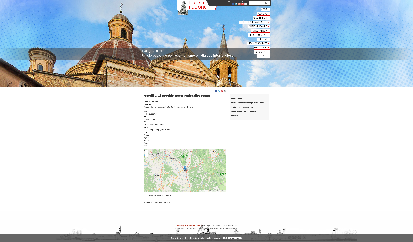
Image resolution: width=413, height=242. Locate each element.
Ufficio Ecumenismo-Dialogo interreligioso (247, 103)
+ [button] (146, 152)
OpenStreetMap (214, 191)
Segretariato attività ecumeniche (243, 111)
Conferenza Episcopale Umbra (242, 107)
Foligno (156, 202)
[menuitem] (254, 10)
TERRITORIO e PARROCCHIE (253, 22)
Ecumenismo (150, 202)
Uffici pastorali (258, 34)
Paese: (146, 143)
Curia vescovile (258, 26)
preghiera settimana (165, 202)
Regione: (146, 138)
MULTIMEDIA (260, 47)
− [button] (146, 155)
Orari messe (260, 17)
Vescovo (262, 13)
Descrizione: (148, 104)
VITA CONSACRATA (257, 43)
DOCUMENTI (261, 51)
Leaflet (201, 191)
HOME (264, 9)
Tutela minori (259, 30)
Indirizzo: (147, 127)
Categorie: (147, 122)
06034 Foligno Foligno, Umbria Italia (157, 130)
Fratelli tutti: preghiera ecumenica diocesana (157, 150)
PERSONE (262, 39)
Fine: (145, 116)
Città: (145, 132)
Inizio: (146, 111)
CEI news (234, 116)
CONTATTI (262, 56)
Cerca (266, 3)
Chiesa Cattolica (237, 98)
